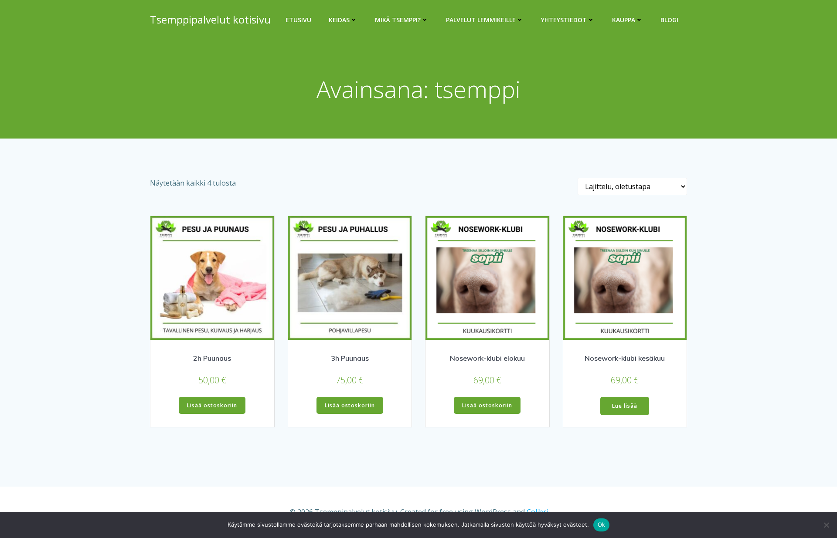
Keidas (339, 20)
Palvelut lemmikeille (481, 20)
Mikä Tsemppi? (398, 20)
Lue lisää (624, 405)
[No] (826, 525)
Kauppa (623, 20)
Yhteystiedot (564, 20)
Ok (602, 524)
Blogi (669, 20)
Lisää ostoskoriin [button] (212, 405)
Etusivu (298, 20)
